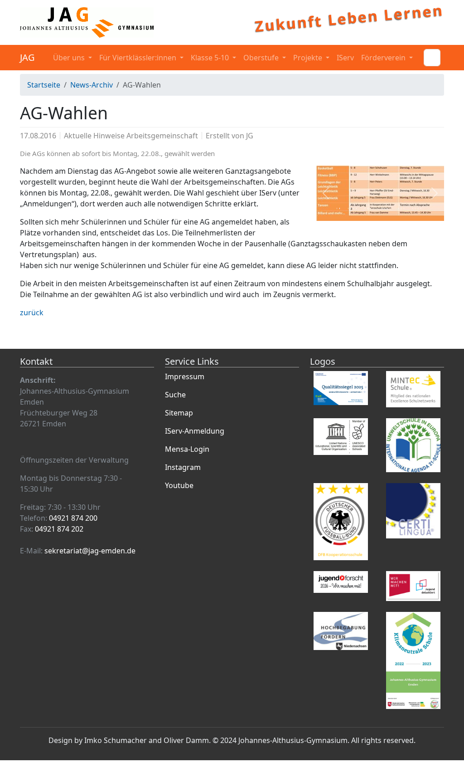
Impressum (184, 376)
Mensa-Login (187, 449)
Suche (175, 395)
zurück (32, 313)
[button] (325, 193)
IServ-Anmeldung (194, 431)
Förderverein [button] (384, 58)
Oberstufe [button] (261, 58)
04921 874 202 (59, 529)
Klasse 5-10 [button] (211, 58)
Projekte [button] (308, 58)
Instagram (183, 467)
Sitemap (179, 413)
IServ (345, 58)
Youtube (179, 485)
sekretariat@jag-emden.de (89, 551)
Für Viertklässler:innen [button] (138, 58)
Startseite (43, 85)
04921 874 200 (73, 518)
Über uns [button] (70, 58)
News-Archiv (91, 85)
